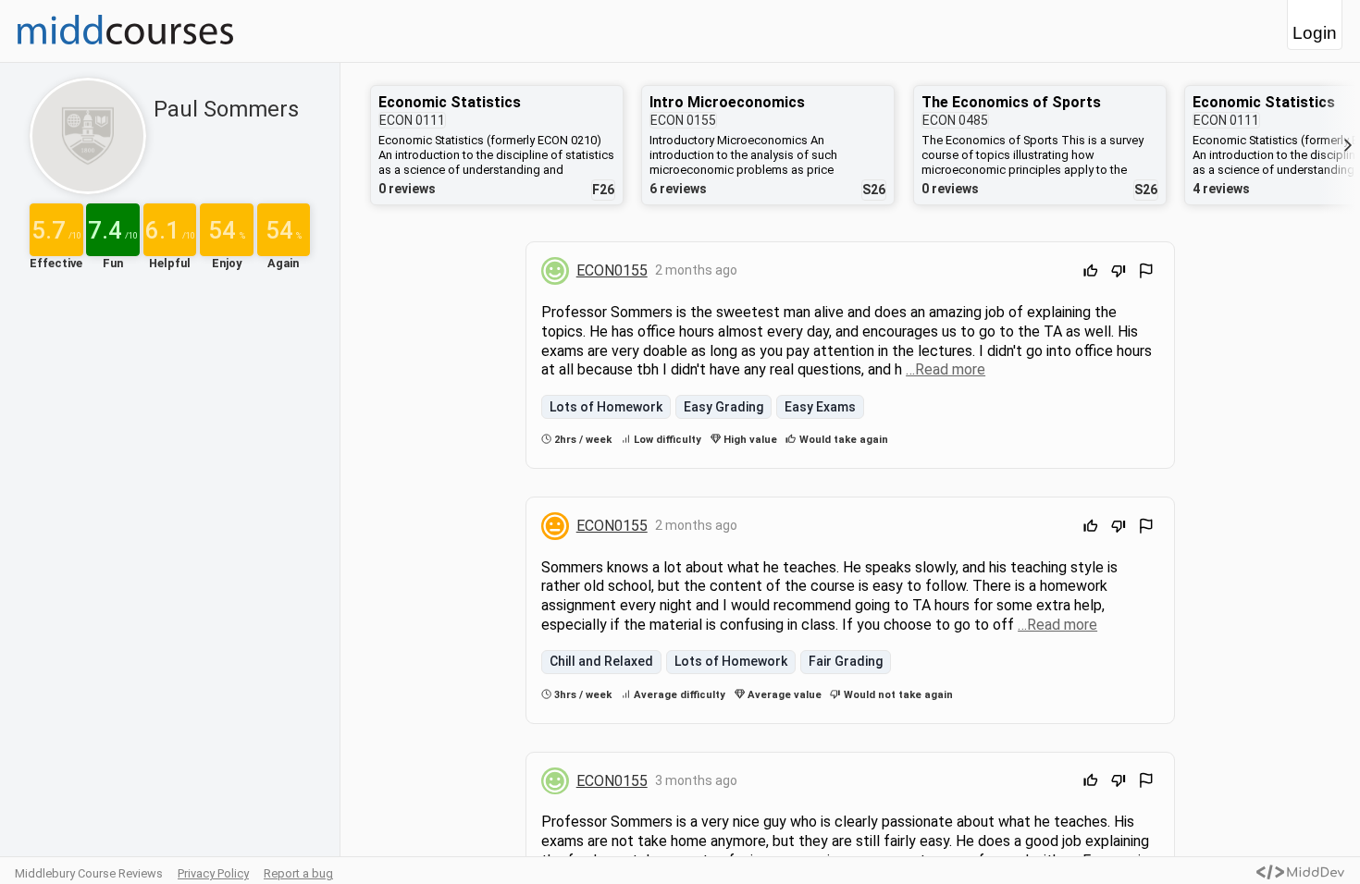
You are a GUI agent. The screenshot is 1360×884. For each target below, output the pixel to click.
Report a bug (298, 873)
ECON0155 (612, 270)
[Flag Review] (1146, 273)
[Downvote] (1118, 273)
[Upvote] (1091, 273)
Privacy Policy (213, 873)
